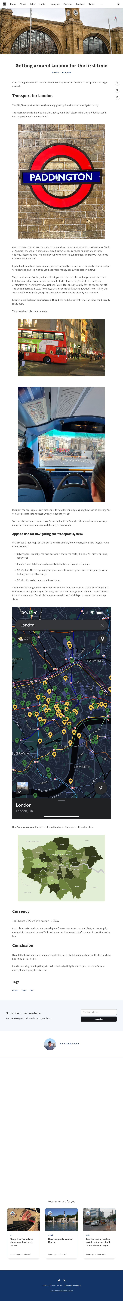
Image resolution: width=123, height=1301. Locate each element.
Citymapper (23, 553)
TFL (19, 105)
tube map (32, 542)
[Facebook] (117, 97)
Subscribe (99, 1019)
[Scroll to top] (117, 82)
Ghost (78, 1285)
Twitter (42, 4)
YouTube (68, 4)
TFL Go (20, 580)
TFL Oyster (22, 570)
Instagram (55, 4)
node (88, 1235)
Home (13, 4)
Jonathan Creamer (69, 1043)
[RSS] (64, 1280)
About (23, 4)
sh (11, 1235)
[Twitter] (117, 90)
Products (80, 4)
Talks (32, 4)
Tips (31, 990)
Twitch (92, 4)
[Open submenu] (101, 4)
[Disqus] (61, 1097)
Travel (24, 990)
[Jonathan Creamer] (50, 1044)
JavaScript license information (61, 1290)
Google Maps (23, 563)
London (55, 72)
